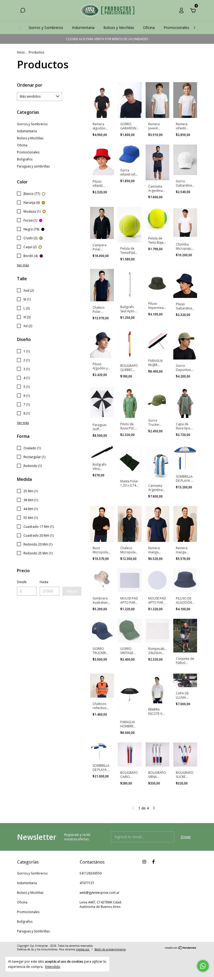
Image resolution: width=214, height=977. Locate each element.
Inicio (21, 52)
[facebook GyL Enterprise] (153, 862)
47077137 (87, 883)
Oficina (149, 27)
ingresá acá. (83, 949)
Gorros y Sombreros (46, 27)
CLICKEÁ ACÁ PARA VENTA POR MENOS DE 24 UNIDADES (107, 39)
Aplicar (72, 591)
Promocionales (176, 27)
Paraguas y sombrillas (33, 166)
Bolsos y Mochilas (118, 27)
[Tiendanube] (180, 948)
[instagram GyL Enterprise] (144, 862)
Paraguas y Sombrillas (33, 931)
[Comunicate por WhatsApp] (203, 966)
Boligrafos (24, 159)
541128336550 (91, 873)
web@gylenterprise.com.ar (100, 892)
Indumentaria (83, 27)
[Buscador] (22, 11)
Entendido (52, 966)
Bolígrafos (24, 921)
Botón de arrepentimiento (110, 949)
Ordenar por (29, 85)
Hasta (44, 582)
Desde (22, 582)
